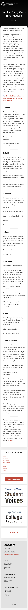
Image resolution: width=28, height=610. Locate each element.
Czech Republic (6, 460)
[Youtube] (14, 545)
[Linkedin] (11, 545)
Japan (4, 466)
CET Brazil (10, 440)
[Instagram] (6, 545)
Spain (4, 470)
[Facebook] (8, 545)
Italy (4, 464)
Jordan (5, 468)
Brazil (4, 456)
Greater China (6, 462)
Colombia (5, 458)
